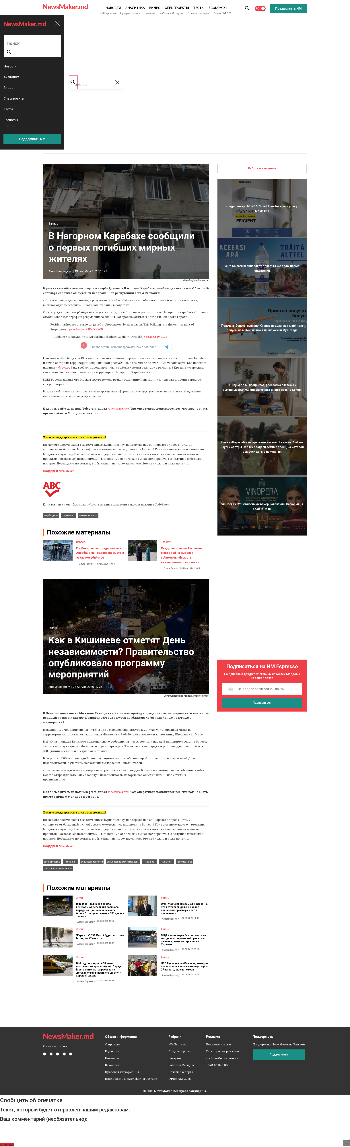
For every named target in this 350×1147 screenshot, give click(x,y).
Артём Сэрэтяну (59, 687)
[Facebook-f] (44, 1054)
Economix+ (218, 8)
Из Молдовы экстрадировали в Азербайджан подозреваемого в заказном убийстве (100, 553)
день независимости (92, 862)
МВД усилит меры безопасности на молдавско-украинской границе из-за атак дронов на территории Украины (184, 940)
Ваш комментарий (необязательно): (43, 1119)
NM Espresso (108, 13)
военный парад (52, 862)
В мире (53, 223)
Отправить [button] (7, 1144)
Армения (68, 515)
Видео (154, 8)
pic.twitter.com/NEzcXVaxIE (86, 329)
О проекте (112, 1044)
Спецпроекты (177, 8)
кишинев (149, 862)
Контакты (112, 1058)
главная (70, 862)
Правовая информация (122, 1072)
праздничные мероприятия (58, 868)
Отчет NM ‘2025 (223, 13)
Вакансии (112, 1065)
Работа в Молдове (171, 13)
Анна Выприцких (59, 271)
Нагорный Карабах (88, 515)
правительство (184, 862)
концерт (166, 862)
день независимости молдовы (123, 862)
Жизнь (53, 628)
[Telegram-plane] (70, 1054)
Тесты (198, 8)
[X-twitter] (51, 1054)
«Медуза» (62, 367)
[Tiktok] (64, 1054)
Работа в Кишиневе (262, 168)
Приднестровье (130, 13)
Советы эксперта (198, 13)
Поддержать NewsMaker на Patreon (131, 1078)
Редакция (112, 1051)
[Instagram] (57, 1054)
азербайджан (51, 515)
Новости (113, 8)
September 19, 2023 (155, 336)
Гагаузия (149, 13)
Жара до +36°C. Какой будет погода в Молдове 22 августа (100, 937)
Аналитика (135, 8)
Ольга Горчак (86, 564)
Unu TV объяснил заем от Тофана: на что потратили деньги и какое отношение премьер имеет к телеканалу (184, 908)
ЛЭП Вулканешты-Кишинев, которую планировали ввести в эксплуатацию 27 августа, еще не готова (184, 966)
